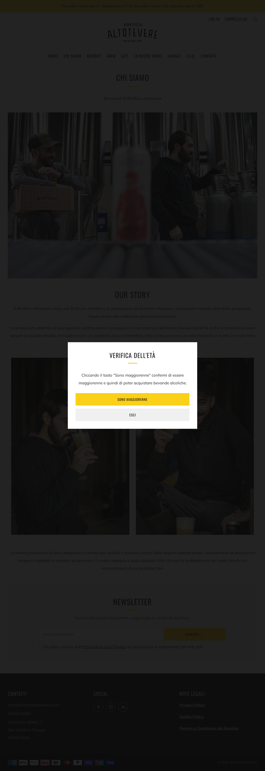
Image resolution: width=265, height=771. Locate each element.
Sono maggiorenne (132, 399)
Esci (132, 414)
